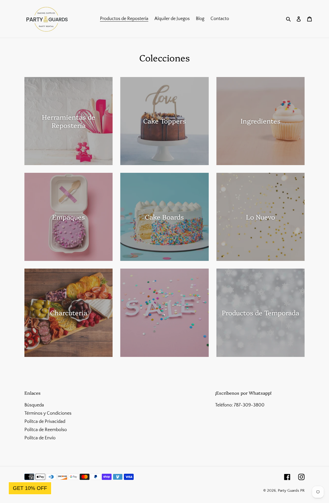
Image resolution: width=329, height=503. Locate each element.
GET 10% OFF (30, 488)
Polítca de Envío (40, 438)
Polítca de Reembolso (45, 429)
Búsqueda (34, 405)
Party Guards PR (291, 490)
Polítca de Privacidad (44, 421)
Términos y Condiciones (47, 413)
